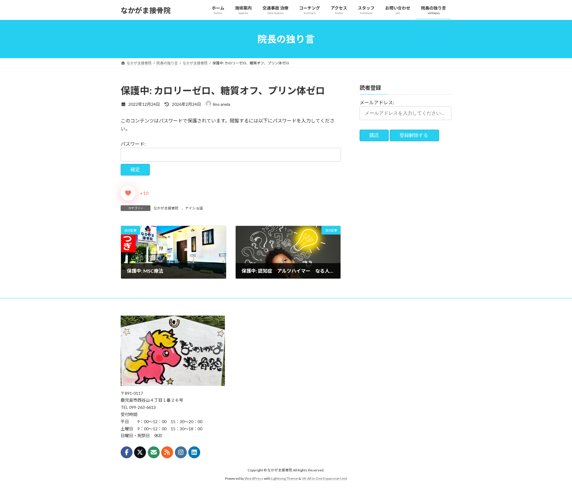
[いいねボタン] (128, 193)
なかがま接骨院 (165, 208)
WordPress (254, 478)
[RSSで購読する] (167, 452)
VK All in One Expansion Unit (324, 478)
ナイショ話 (194, 208)
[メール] (154, 452)
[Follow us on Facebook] (127, 452)
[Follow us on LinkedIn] (194, 452)
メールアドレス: (377, 102)
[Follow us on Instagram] (181, 452)
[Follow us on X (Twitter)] (140, 452)
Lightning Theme (284, 478)
